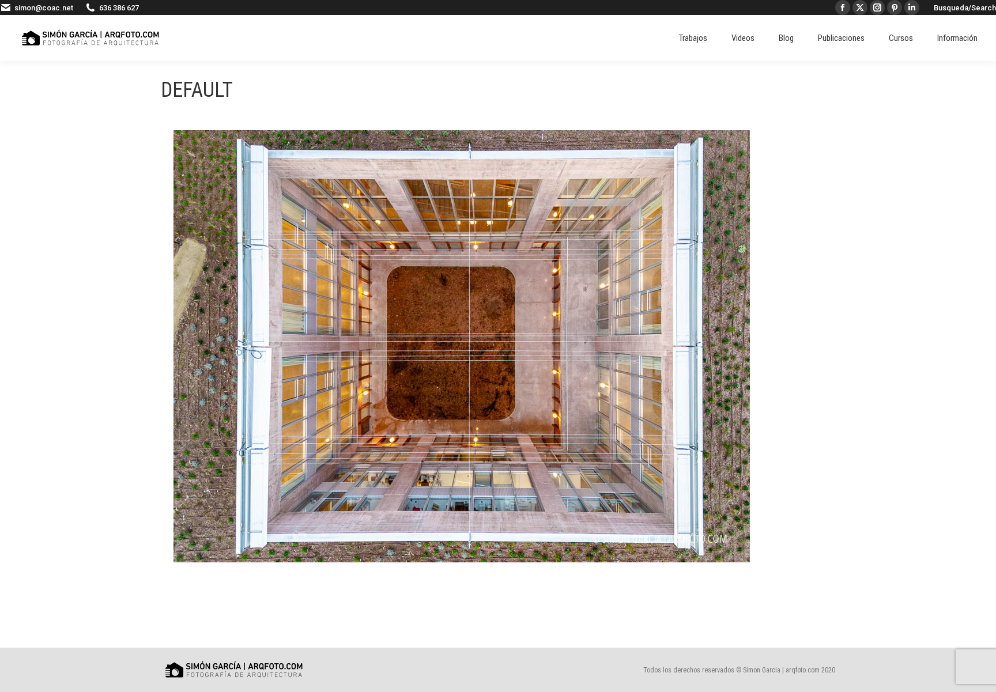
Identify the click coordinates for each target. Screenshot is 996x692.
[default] (461, 346)
